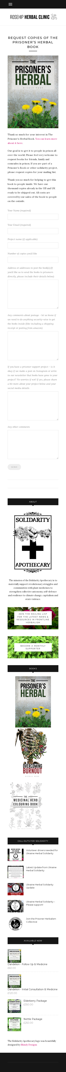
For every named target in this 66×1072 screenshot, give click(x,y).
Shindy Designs (29, 1044)
